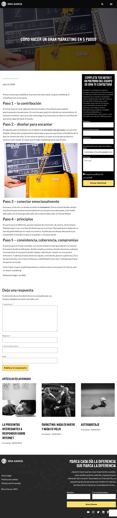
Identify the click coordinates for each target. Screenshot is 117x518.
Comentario (7, 304)
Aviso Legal (6, 475)
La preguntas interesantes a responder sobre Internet (13, 431)
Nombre (86, 121)
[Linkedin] (103, 512)
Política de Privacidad (11, 483)
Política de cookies (9, 479)
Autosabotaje (90, 424)
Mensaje (86, 157)
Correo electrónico (91, 129)
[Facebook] (108, 512)
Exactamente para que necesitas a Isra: (97, 147)
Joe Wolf (21, 275)
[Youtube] (88, 512)
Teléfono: (87, 138)
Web (4, 356)
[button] (102, 4)
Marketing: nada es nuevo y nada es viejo (58, 426)
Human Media (64, 213)
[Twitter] (98, 512)
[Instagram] (93, 512)
